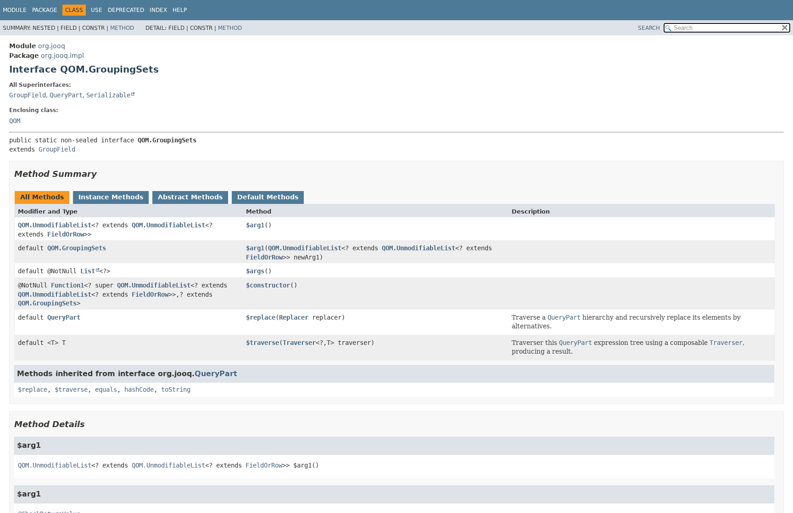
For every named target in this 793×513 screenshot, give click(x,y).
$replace (260, 317)
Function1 (67, 285)
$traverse (262, 342)
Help (180, 10)
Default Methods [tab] (267, 197)
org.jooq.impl (62, 55)
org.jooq (51, 46)
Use (96, 10)
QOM (14, 120)
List (87, 271)
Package (44, 10)
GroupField (27, 95)
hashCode (139, 389)
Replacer (293, 317)
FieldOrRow (65, 234)
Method (122, 28)
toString (175, 389)
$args (255, 271)
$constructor (268, 285)
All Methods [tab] (42, 197)
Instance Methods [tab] (110, 197)
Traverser (299, 342)
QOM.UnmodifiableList (54, 225)
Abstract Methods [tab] (190, 197)
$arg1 (255, 225)
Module (15, 10)
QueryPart (66, 95)
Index (158, 10)
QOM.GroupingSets (76, 248)
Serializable (108, 95)
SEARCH (649, 28)
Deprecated (126, 10)
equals (106, 389)
